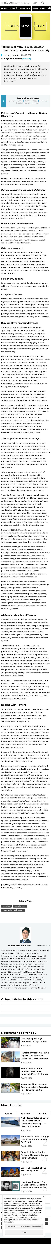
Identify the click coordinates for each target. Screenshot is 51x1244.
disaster (6, 906)
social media (20, 906)
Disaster (16, 55)
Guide (43, 8)
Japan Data (25, 8)
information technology (13, 910)
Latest (4, 8)
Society (6, 55)
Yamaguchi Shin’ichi (16, 59)
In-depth (14, 8)
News (35, 8)
